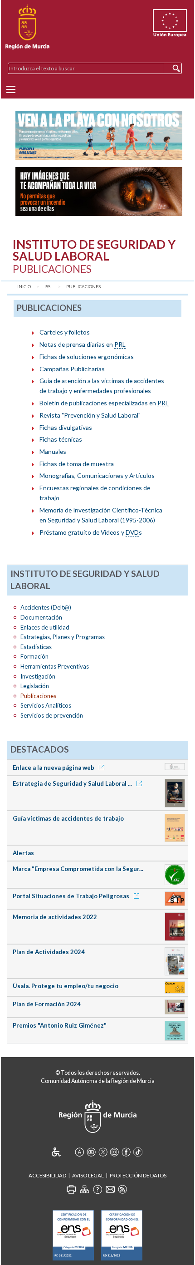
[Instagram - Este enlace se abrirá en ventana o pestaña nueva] (114, 1152)
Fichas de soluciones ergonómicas (86, 356)
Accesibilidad (47, 1175)
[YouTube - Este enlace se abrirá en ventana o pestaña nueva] (91, 1152)
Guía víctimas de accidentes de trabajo (68, 818)
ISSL (48, 286)
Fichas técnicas (60, 439)
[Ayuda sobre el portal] (97, 1189)
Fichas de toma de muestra (76, 464)
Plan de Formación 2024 (47, 1004)
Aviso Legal (88, 1175)
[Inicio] (27, 27)
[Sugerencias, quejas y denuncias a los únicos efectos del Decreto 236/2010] (110, 1189)
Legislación (34, 685)
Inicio (24, 286)
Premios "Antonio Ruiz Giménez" (60, 1025)
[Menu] (10, 89)
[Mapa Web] (84, 1189)
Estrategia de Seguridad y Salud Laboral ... (73, 783)
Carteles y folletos (64, 332)
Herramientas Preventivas (54, 666)
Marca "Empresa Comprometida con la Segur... (78, 868)
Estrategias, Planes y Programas (62, 636)
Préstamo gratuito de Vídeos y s (90, 532)
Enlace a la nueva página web (54, 767)
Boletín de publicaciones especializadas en (104, 403)
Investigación (37, 676)
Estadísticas (36, 646)
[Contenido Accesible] (62, 1152)
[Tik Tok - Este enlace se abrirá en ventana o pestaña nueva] (137, 1152)
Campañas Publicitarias (72, 369)
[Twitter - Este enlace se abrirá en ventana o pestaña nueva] (103, 1152)
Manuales (52, 451)
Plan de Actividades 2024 (49, 951)
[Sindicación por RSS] (122, 1189)
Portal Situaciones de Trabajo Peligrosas (72, 896)
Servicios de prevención (51, 715)
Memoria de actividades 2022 (55, 916)
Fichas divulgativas (65, 427)
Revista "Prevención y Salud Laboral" (90, 415)
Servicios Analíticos (45, 705)
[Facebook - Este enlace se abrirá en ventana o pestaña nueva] (126, 1152)
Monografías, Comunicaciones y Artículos (97, 475)
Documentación (41, 617)
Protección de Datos (138, 1175)
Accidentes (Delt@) (45, 607)
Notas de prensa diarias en (82, 344)
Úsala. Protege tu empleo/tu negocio (65, 985)
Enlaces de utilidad (44, 627)
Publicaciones (83, 286)
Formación (34, 656)
